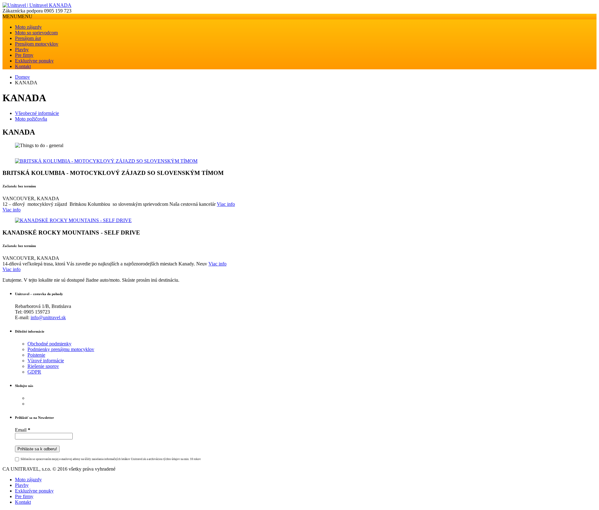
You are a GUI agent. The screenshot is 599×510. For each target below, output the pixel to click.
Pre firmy (24, 55)
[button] (17, 16)
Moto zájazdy (28, 27)
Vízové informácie (45, 360)
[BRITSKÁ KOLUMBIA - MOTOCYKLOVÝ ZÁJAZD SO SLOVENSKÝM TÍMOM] (106, 161)
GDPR (34, 371)
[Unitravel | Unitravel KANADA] (36, 5)
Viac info (226, 204)
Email (22, 430)
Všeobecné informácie (37, 113)
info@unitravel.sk (48, 317)
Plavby (22, 49)
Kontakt (23, 66)
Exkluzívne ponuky (34, 60)
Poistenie (36, 355)
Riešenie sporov (43, 366)
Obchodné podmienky (49, 343)
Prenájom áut (28, 38)
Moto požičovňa (31, 118)
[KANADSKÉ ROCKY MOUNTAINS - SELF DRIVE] (73, 220)
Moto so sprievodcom (36, 32)
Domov (22, 77)
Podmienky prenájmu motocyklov (60, 349)
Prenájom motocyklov (36, 44)
